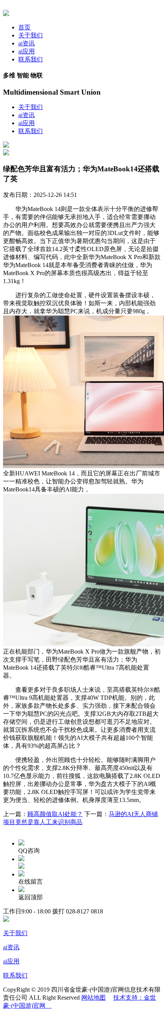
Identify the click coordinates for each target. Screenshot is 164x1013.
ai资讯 (26, 43)
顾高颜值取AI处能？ (55, 814)
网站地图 (93, 997)
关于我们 (30, 35)
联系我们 (30, 59)
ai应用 (26, 51)
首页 (24, 27)
